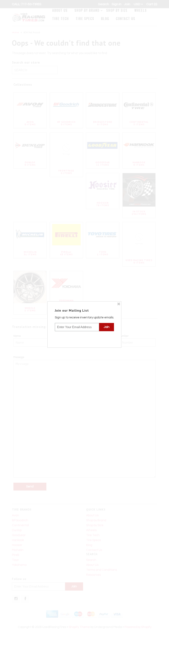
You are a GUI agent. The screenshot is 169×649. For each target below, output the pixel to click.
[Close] (119, 304)
